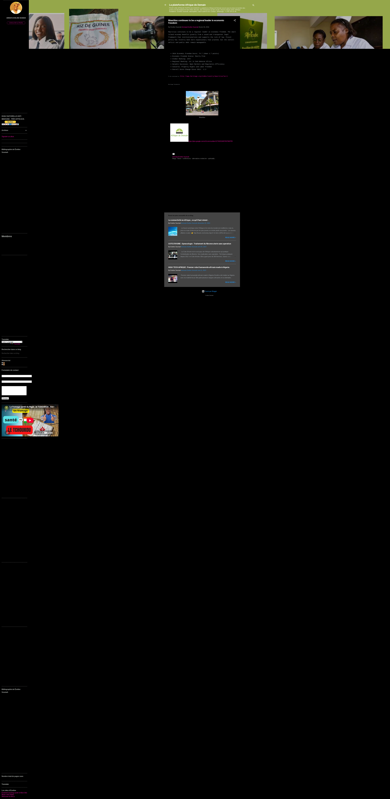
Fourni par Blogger (210, 291)
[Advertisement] (248, 46)
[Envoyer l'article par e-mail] (173, 154)
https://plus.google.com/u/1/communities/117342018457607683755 (210, 141)
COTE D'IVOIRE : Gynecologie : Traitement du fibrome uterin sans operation (199, 244)
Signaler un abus (8, 136)
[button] (234, 20)
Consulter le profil (16, 23)
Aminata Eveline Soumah (16, 18)
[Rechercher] (253, 5)
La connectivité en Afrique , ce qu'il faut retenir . (188, 220)
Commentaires (10, 364)
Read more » (230, 237)
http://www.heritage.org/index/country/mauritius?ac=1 (204, 76)
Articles (7, 363)
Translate (17, 344)
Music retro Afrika (8, 794)
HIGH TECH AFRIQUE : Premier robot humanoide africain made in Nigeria (198, 267)
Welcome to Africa (8, 796)
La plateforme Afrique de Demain (187, 4)
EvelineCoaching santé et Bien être (14, 793)
